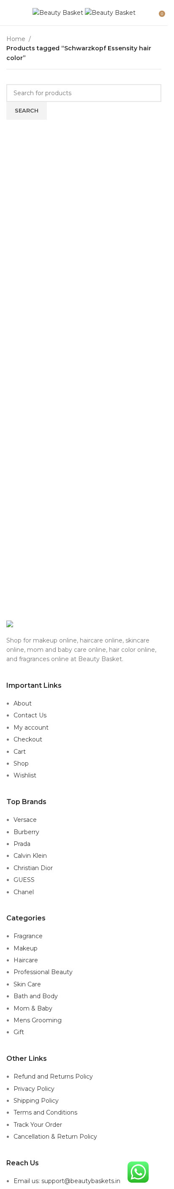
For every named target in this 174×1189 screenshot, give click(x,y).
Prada (22, 844)
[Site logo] (59, 12)
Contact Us (30, 715)
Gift (19, 1032)
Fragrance (28, 936)
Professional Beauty (43, 972)
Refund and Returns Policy (53, 1076)
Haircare (26, 960)
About (23, 703)
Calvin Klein (30, 855)
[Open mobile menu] (9, 12)
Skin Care (27, 984)
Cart (20, 751)
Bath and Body (36, 996)
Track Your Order (38, 1125)
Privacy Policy (34, 1089)
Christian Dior (33, 868)
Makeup (26, 948)
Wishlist (25, 775)
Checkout (28, 739)
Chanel (24, 892)
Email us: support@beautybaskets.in (67, 1181)
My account (31, 727)
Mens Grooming (38, 1020)
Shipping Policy (36, 1100)
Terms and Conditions (45, 1112)
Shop (21, 763)
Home (15, 39)
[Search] (153, 12)
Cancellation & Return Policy (55, 1136)
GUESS (24, 880)
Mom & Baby (33, 1008)
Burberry (26, 832)
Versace (25, 820)
